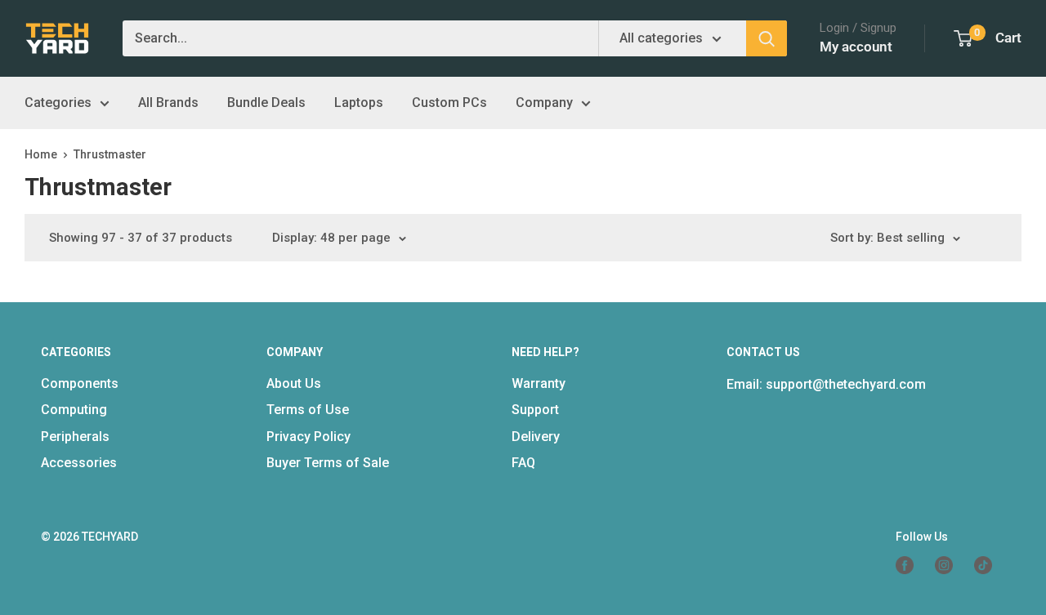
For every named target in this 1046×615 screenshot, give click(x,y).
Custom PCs (449, 102)
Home (41, 154)
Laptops (358, 102)
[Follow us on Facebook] (911, 565)
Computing (74, 409)
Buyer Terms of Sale (327, 462)
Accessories (79, 462)
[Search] (766, 38)
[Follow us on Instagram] (950, 565)
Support (535, 409)
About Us (293, 383)
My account (856, 46)
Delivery (536, 436)
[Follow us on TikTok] (989, 565)
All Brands (168, 102)
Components (79, 383)
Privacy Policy (308, 436)
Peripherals (75, 436)
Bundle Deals (266, 102)
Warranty (538, 383)
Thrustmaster (110, 154)
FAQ (523, 462)
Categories (58, 102)
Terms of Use (307, 409)
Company (544, 102)
